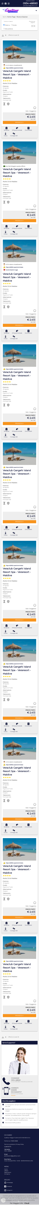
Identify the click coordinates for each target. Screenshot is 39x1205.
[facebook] (6, 4)
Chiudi (26, 1203)
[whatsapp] (3, 4)
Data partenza (9, 28)
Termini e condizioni (9, 1145)
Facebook (9, 1187)
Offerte (6, 1171)
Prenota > (13, 1096)
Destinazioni (7, 1173)
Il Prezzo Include (17, 130)
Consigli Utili (14, 136)
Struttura (6, 130)
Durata (15, 25)
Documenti (28, 130)
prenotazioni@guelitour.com (30, 5)
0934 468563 (30, 3)
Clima (5, 136)
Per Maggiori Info (16, 1203)
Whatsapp (9, 1183)
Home (6, 1170)
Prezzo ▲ (7, 25)
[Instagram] (9, 4)
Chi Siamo (7, 1174)
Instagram (9, 1191)
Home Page (11, 17)
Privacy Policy (20, 1145)
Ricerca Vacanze (22, 17)
